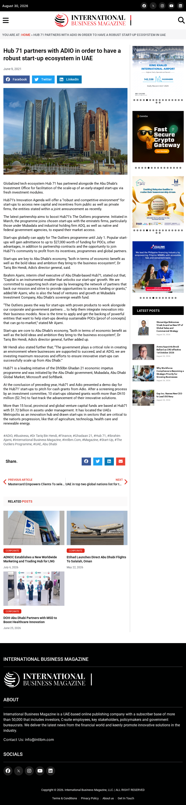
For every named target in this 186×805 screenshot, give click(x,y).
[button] (16, 79)
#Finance (64, 436)
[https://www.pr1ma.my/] (158, 202)
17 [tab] (156, 102)
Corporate (12, 550)
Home (25, 35)
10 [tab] (163, 100)
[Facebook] (144, 5)
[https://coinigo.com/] (158, 136)
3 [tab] (141, 100)
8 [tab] (156, 100)
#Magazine (90, 440)
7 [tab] (153, 100)
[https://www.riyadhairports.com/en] (158, 71)
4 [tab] (144, 100)
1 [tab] (134, 100)
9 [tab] (160, 100)
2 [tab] (137, 100)
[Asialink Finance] (158, 267)
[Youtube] (171, 5)
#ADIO (7, 436)
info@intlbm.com (39, 739)
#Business (21, 436)
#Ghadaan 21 (82, 436)
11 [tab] (166, 100)
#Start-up (106, 440)
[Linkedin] (180, 5)
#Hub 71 (100, 436)
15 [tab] (179, 100)
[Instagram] (162, 5)
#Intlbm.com (71, 440)
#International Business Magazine (37, 440)
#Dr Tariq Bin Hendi (43, 436)
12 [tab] (169, 100)
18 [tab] (160, 102)
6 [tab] (150, 100)
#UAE (37, 444)
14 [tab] (175, 100)
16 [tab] (182, 100)
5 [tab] (147, 100)
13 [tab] (172, 100)
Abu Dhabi (49, 444)
